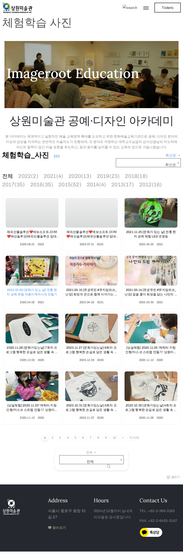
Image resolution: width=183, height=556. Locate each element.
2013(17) (122, 184)
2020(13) (80, 176)
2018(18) (136, 176)
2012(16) (150, 184)
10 (114, 437)
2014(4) (96, 184)
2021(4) (53, 176)
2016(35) (41, 184)
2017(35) (13, 184)
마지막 (134, 437)
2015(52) (69, 184)
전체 (7, 176)
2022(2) (28, 176)
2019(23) (108, 176)
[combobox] (173, 155)
